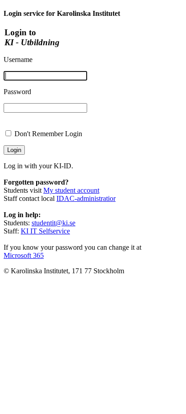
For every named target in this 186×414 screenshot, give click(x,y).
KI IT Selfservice (45, 231)
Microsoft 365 (24, 255)
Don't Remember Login (48, 134)
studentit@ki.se (53, 223)
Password (17, 91)
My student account (71, 190)
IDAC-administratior (86, 198)
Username (18, 59)
